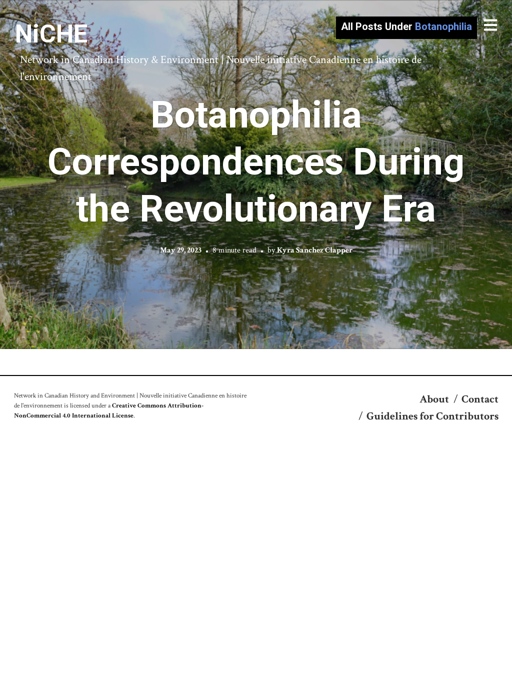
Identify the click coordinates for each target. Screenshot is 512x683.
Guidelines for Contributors (432, 416)
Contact (480, 399)
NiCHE (51, 34)
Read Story (256, 174)
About (434, 399)
